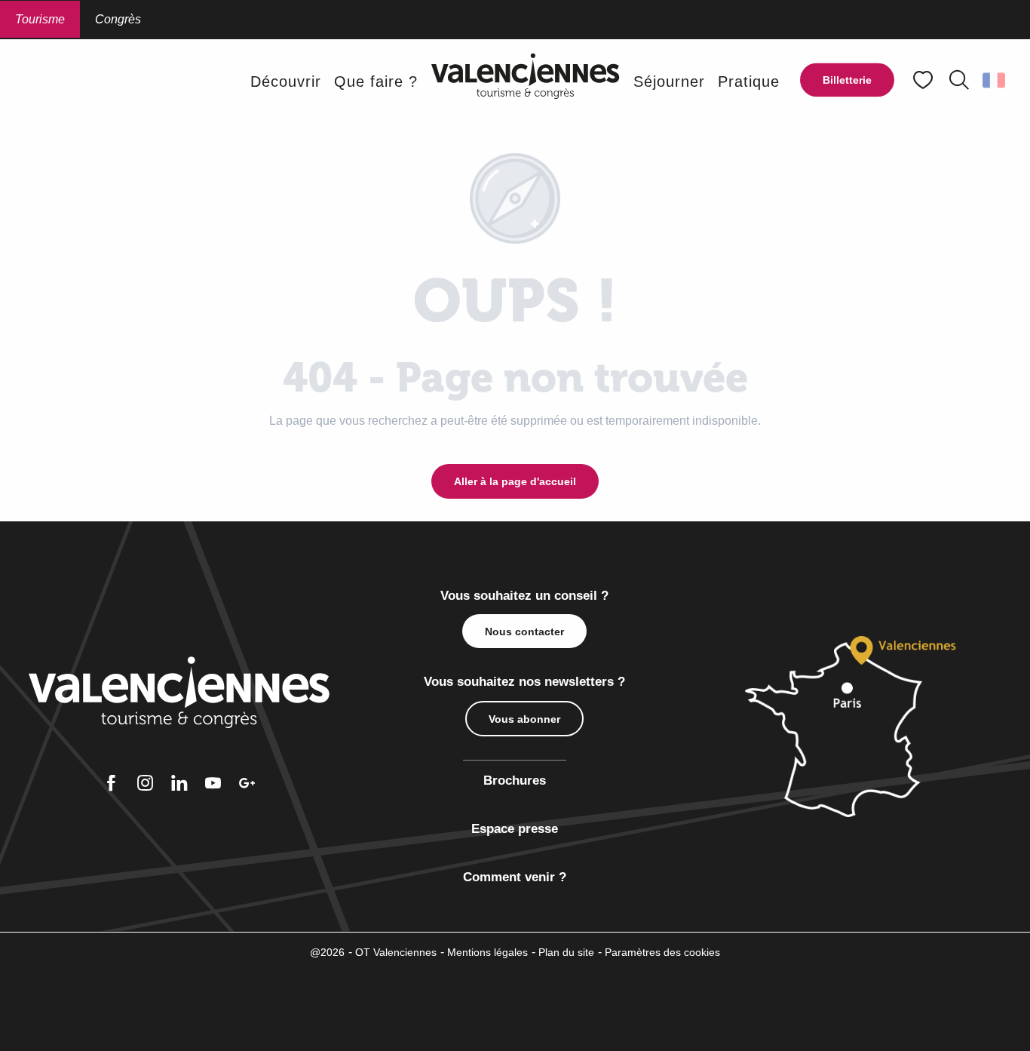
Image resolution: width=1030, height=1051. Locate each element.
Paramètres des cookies (662, 952)
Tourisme (40, 19)
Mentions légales (487, 952)
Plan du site (566, 952)
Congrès (118, 19)
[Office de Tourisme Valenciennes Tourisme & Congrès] (525, 81)
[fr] (995, 80)
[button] (959, 80)
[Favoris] (924, 80)
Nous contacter (524, 631)
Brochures (514, 780)
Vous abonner (524, 719)
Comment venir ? (514, 877)
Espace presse (514, 829)
